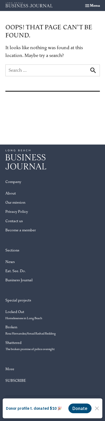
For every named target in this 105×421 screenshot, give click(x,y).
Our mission (15, 202)
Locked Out (23, 315)
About (10, 193)
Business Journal (19, 280)
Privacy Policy (16, 211)
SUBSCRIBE (15, 380)
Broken (30, 330)
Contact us (14, 221)
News (10, 262)
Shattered (30, 345)
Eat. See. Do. (15, 271)
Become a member (20, 230)
